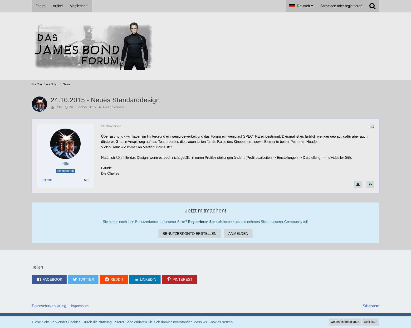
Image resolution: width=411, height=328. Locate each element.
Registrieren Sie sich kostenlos (214, 222)
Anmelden (238, 234)
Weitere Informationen (345, 321)
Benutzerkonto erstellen (189, 234)
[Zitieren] (370, 184)
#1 (372, 126)
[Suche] (372, 6)
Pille (58, 107)
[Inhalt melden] (358, 184)
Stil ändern (371, 306)
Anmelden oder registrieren (341, 6)
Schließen (370, 321)
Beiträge (47, 180)
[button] (301, 6)
